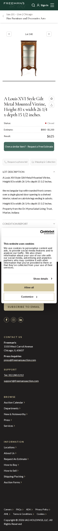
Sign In (44, 5)
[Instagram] (13, 319)
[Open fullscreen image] (29, 58)
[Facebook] (6, 319)
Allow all (29, 287)
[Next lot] (49, 34)
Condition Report (15, 223)
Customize (27, 296)
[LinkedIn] (20, 319)
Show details (40, 278)
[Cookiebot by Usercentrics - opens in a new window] (41, 232)
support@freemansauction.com (21, 381)
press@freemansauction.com (20, 360)
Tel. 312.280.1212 (14, 375)
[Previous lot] (9, 34)
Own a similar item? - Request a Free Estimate (29, 146)
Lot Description (13, 171)
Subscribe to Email (24, 306)
